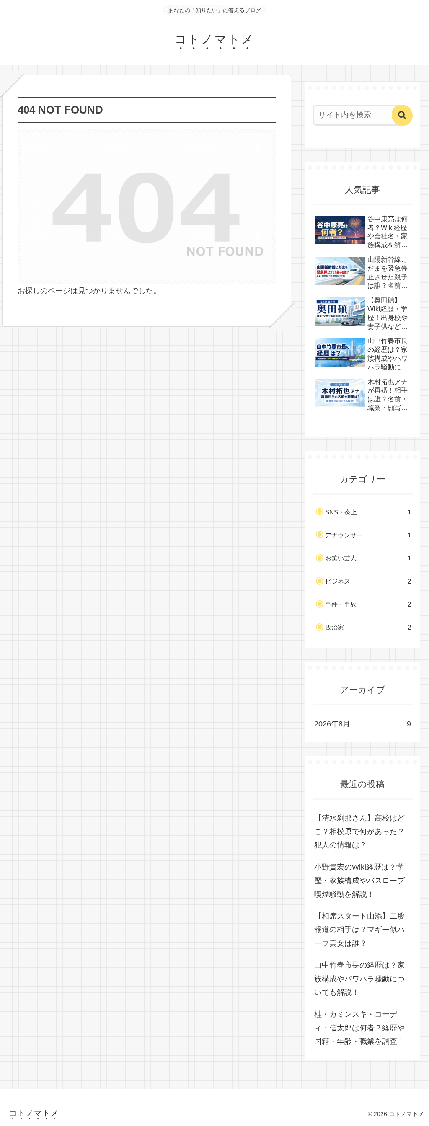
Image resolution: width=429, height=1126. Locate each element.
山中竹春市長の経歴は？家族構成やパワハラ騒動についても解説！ (359, 979)
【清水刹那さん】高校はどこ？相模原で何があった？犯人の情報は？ (359, 832)
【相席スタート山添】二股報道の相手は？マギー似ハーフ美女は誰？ (359, 930)
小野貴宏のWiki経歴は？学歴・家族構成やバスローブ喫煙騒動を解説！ (359, 881)
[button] (402, 115)
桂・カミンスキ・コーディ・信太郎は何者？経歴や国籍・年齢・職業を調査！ (359, 1028)
